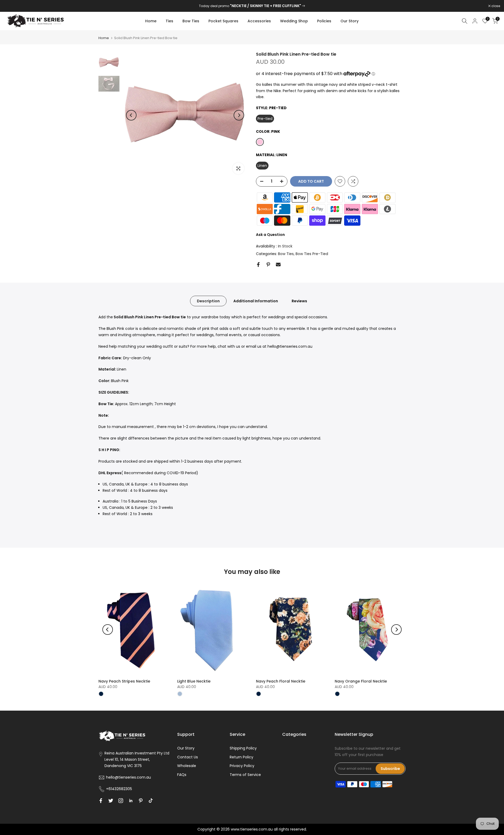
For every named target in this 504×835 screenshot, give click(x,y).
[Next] (239, 115)
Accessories (259, 21)
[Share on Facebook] (258, 264)
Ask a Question (270, 234)
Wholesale (186, 765)
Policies (324, 21)
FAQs (181, 774)
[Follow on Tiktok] (150, 800)
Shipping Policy (243, 748)
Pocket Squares (223, 21)
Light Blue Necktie (194, 681)
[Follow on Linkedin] (130, 800)
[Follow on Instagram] (120, 800)
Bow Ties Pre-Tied (312, 253)
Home (150, 21)
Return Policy (241, 757)
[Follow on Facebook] (100, 800)
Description (208, 301)
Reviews (299, 301)
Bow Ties (190, 21)
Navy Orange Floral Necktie (361, 681)
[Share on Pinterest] (268, 264)
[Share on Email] (278, 264)
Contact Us (187, 757)
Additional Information (255, 301)
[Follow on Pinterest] (140, 800)
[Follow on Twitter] (110, 800)
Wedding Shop (294, 21)
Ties (169, 21)
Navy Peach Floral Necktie (280, 681)
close (11, 6)
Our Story (349, 21)
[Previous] (131, 115)
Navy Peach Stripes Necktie (124, 681)
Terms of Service (245, 774)
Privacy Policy (242, 765)
